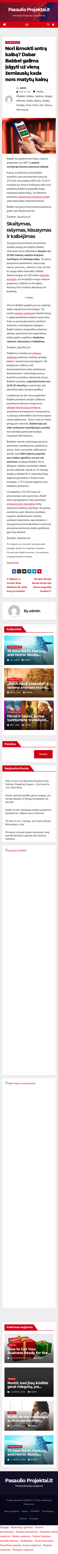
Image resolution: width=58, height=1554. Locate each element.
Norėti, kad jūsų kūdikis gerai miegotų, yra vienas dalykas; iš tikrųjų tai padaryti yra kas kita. (28, 798)
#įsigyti (48, 96)
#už (41, 105)
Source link (13, 562)
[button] (48, 24)
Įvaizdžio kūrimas (9, 1541)
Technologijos (12, 42)
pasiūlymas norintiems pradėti (34, 197)
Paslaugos (34, 1518)
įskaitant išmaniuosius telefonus (23, 407)
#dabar (30, 96)
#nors (35, 105)
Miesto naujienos (21, 1536)
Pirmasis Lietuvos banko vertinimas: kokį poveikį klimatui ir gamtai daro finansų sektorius (27, 835)
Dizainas (11, 1379)
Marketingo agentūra (22, 1527)
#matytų (20, 105)
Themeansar (28, 1504)
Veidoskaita (26, 1541)
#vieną (48, 105)
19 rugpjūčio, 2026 (21, 1358)
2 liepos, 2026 (18, 1392)
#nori (28, 105)
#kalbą (46, 100)
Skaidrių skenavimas (27, 1532)
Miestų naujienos (12, 1511)
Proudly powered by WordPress (20, 1500)
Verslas (11, 1345)
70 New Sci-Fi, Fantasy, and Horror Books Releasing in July (26, 655)
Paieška (10, 744)
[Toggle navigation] (27, 25)
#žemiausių (22, 109)
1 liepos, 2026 (18, 1426)
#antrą (39, 91)
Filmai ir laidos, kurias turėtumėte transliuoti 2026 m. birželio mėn (26, 720)
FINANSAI (34, 1511)
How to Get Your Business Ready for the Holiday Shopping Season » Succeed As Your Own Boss (27, 784)
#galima (39, 96)
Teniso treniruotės (44, 1541)
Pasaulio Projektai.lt (29, 9)
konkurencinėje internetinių (21, 504)
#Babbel (20, 96)
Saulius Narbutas (41, 1536)
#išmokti (20, 100)
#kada (29, 100)
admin (23, 88)
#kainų (37, 100)
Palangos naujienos (22, 1549)
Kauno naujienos (32, 1545)
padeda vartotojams (24, 313)
